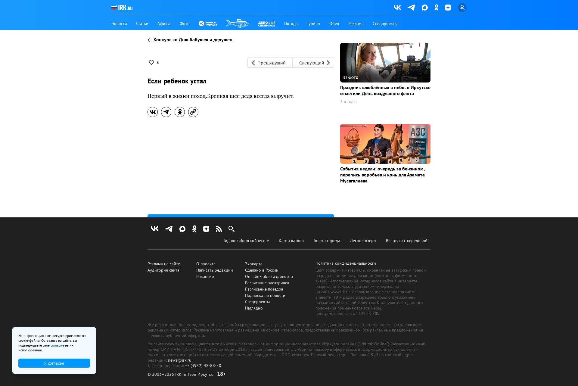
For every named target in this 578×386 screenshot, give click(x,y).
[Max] (425, 8)
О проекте (206, 263)
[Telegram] (411, 8)
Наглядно (254, 308)
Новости (119, 23)
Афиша (163, 23)
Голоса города (327, 240)
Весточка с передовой (406, 240)
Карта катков (291, 240)
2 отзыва (348, 101)
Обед (334, 23)
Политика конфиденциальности (345, 263)
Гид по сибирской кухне (246, 240)
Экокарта (254, 263)
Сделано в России (261, 270)
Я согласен (54, 363)
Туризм (313, 23)
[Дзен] (448, 8)
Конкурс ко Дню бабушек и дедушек (192, 39)
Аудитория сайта (163, 270)
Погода (291, 23)
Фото (185, 23)
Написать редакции (214, 270)
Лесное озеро (363, 240)
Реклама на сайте (164, 263)
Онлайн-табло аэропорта (269, 276)
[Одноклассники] (436, 7)
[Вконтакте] (397, 7)
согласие (57, 345)
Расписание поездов (264, 289)
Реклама (356, 23)
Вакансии (205, 276)
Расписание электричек (267, 282)
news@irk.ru (179, 360)
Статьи (142, 23)
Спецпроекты (385, 23)
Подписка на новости (265, 295)
